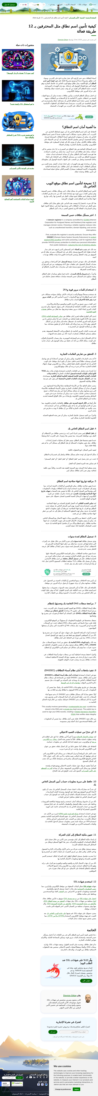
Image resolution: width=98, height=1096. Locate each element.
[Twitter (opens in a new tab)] (41, 1077)
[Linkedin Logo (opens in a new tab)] (34, 1077)
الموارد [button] (60, 5)
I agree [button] (76, 1089)
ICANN (86, 220)
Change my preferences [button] (63, 1089)
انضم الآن (52, 1032)
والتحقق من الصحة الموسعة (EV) (59, 904)
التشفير (61, 891)
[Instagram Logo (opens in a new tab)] (44, 1077)
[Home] (93, 5)
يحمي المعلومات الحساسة (86, 889)
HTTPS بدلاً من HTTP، (55, 916)
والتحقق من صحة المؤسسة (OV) (84, 904)
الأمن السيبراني (74, 18)
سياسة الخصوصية (45, 1094)
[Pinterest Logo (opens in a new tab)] (37, 1077)
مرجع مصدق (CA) (70, 898)
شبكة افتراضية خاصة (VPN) (68, 814)
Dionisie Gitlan (63, 40)
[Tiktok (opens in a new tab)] (27, 1077)
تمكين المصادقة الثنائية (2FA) (52, 316)
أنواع (94, 901)
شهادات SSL (83, 5)
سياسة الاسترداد (31, 1094)
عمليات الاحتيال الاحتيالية (84, 737)
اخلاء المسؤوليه (17, 1094)
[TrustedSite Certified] (17, 1084)
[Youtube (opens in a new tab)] (30, 1077)
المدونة (82, 18)
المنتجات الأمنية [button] (70, 5)
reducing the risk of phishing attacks (82, 245)
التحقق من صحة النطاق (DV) (54, 901)
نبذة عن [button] (52, 5)
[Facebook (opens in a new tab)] (46, 1077)
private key (68, 709)
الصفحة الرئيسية (91, 18)
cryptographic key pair (77, 706)
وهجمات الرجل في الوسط (70, 683)
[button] (44, 4)
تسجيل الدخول (9, 4)
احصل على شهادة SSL (88, 898)
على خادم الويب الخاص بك (56, 913)
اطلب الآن (86, 981)
